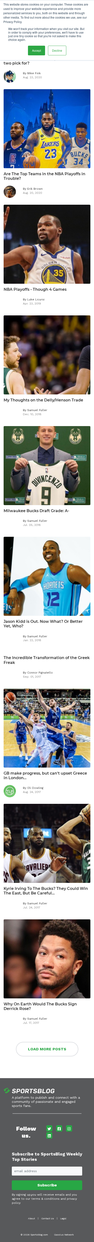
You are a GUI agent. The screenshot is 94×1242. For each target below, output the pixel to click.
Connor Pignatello (40, 672)
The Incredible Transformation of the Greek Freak (47, 660)
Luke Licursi (36, 299)
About (31, 1218)
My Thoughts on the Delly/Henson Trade (43, 400)
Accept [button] (36, 50)
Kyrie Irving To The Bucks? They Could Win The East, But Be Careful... (46, 890)
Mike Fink (34, 73)
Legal (63, 1218)
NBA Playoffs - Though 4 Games (35, 289)
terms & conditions (45, 1198)
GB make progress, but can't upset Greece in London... (45, 775)
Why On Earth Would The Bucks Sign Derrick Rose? (40, 1006)
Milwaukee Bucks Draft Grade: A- (36, 510)
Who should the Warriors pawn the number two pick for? (47, 60)
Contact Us (47, 1218)
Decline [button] (57, 50)
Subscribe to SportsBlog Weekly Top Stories (47, 1156)
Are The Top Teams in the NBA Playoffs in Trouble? (44, 176)
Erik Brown (35, 188)
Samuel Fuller (37, 410)
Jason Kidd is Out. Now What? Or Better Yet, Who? (43, 623)
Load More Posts (47, 1049)
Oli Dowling (35, 788)
